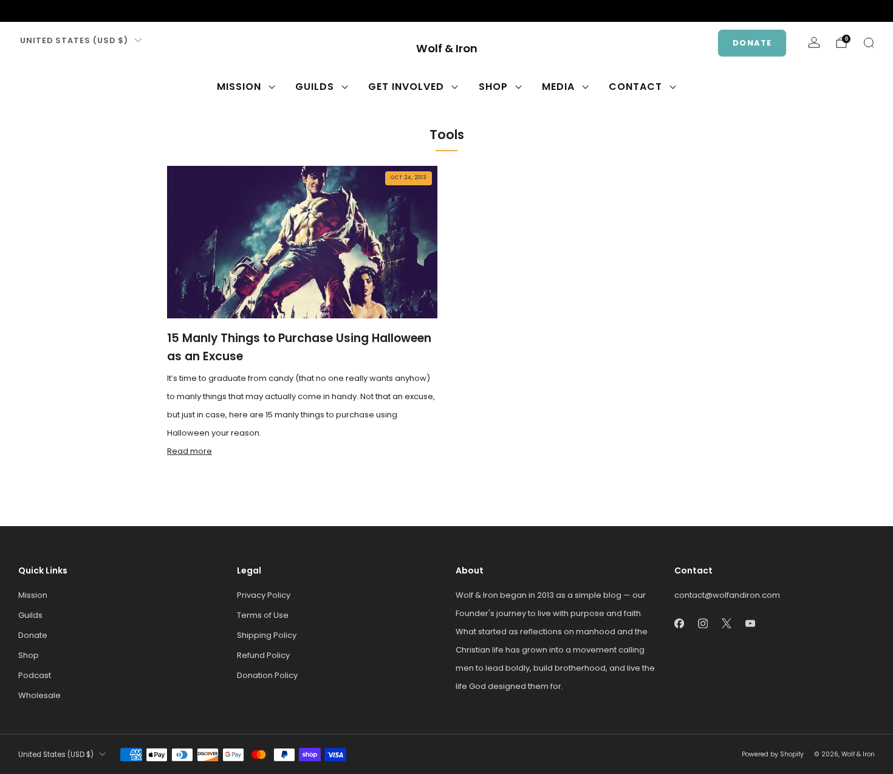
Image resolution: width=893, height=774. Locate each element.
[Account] (814, 42)
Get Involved (406, 87)
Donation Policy (267, 675)
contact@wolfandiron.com (727, 595)
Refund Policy (263, 655)
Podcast (34, 675)
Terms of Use (263, 615)
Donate (752, 43)
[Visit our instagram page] (43, 11)
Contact (635, 87)
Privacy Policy (263, 595)
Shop (493, 87)
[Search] (869, 42)
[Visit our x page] (63, 11)
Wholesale (39, 695)
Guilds (314, 87)
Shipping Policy (266, 635)
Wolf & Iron (446, 49)
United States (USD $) (74, 40)
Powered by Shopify (773, 754)
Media (558, 87)
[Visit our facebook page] (24, 11)
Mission (239, 87)
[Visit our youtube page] (82, 11)
